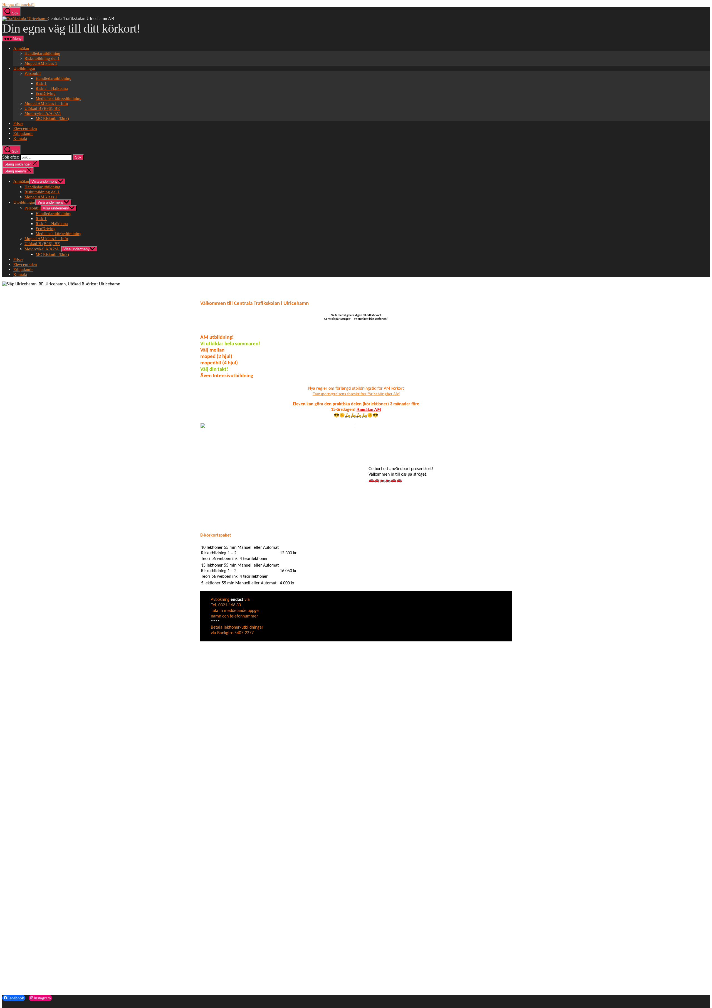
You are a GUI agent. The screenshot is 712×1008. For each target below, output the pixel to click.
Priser (18, 123)
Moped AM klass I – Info (46, 103)
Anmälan (21, 48)
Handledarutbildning (42, 53)
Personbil (32, 73)
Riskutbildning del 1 (42, 58)
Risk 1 (41, 83)
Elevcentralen (25, 128)
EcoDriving (46, 93)
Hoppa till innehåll (18, 5)
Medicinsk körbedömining (58, 98)
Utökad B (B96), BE (42, 108)
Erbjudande (23, 133)
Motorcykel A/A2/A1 (42, 113)
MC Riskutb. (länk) (52, 118)
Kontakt (20, 138)
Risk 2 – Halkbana (52, 88)
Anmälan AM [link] (369, 409)
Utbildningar (24, 68)
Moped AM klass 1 (40, 63)
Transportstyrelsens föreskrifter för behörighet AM (356, 394)
